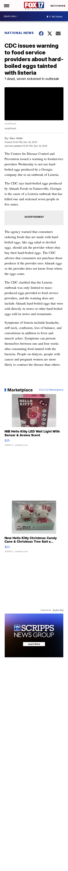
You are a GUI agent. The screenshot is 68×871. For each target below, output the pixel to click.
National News (19, 33)
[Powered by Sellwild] (58, 610)
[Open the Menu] (6, 5)
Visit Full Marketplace (51, 390)
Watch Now (57, 6)
